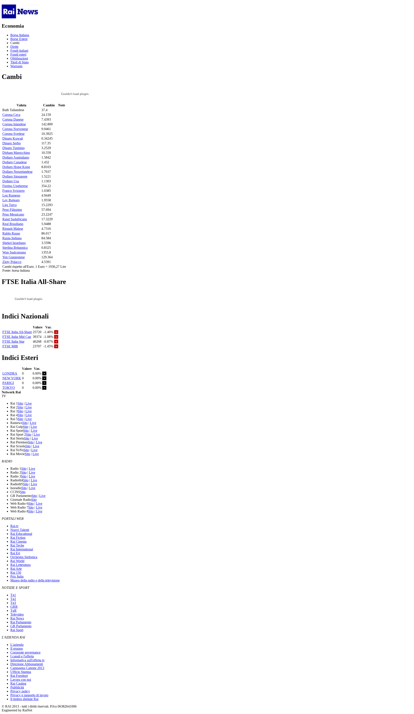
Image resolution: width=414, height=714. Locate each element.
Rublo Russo (11, 233)
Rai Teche (17, 545)
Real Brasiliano (12, 224)
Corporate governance (25, 652)
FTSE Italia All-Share (17, 332)
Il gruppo (16, 648)
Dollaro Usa (10, 181)
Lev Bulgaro (11, 200)
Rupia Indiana (12, 238)
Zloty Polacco (11, 262)
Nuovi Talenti (19, 530)
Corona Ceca (11, 115)
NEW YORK (11, 378)
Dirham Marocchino (16, 152)
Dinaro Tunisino (13, 148)
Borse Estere (19, 39)
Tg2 (13, 599)
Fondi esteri (18, 54)
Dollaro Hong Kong (16, 167)
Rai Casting (18, 683)
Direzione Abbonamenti (26, 664)
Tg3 (13, 603)
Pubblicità (17, 687)
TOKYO (8, 387)
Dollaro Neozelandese (17, 171)
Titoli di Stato (19, 62)
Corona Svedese (13, 134)
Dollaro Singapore (14, 176)
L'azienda (17, 644)
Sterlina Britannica (15, 247)
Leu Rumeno (11, 195)
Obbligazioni (19, 58)
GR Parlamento (20, 626)
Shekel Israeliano (14, 243)
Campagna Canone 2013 (27, 668)
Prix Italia (17, 576)
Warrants (16, 66)
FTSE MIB (10, 346)
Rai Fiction (17, 537)
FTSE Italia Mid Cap (16, 337)
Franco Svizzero (13, 190)
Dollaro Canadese (14, 162)
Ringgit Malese (12, 228)
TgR (13, 610)
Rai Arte (16, 569)
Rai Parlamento (20, 622)
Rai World (17, 561)
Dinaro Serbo (11, 143)
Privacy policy (20, 691)
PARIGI (8, 383)
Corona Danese (13, 119)
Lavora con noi (20, 679)
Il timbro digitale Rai (24, 699)
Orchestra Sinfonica (23, 557)
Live (28, 403)
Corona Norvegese (15, 129)
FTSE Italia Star (13, 341)
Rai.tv (14, 526)
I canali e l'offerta (22, 656)
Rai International (21, 549)
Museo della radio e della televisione (35, 580)
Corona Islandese (14, 124)
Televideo (17, 614)
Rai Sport (16, 630)
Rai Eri (15, 553)
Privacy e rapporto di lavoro (29, 695)
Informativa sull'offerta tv (27, 660)
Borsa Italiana (19, 35)
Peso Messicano (13, 214)
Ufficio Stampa (20, 672)
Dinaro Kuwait (12, 138)
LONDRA (9, 373)
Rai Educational (21, 534)
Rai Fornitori (19, 676)
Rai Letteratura (20, 565)
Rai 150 (15, 572)
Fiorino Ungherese (15, 186)
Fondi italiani (19, 50)
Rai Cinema (18, 541)
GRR (14, 606)
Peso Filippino (12, 209)
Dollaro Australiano (15, 157)
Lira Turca (9, 205)
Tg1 (13, 595)
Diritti (14, 47)
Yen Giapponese (13, 257)
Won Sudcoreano (14, 252)
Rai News (17, 618)
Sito (20, 403)
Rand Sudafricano (14, 219)
